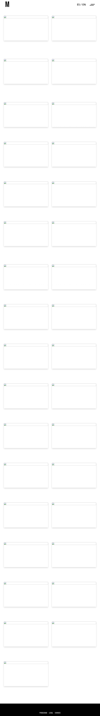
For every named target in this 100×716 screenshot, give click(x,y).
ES (78, 4)
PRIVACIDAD (43, 713)
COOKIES (58, 713)
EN (84, 4)
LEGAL (51, 713)
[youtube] (55, 708)
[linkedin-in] (44, 708)
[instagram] (61, 708)
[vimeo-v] (39, 708)
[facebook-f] (50, 708)
